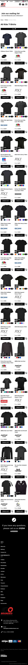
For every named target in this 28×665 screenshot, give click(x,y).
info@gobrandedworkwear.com (11, 628)
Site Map (2, 650)
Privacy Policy (5, 649)
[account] (20, 4)
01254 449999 (17, 530)
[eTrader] (14, 656)
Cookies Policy (12, 649)
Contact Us (3, 552)
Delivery (3, 549)
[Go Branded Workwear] (9, 5)
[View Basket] (23, 4)
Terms (2, 649)
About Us (3, 546)
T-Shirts (6, 20)
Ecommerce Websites (13, 663)
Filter (13, 29)
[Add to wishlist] (12, 63)
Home (2, 20)
